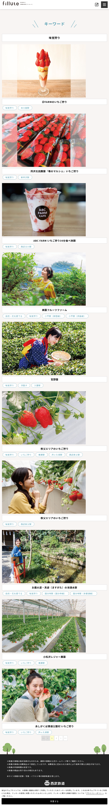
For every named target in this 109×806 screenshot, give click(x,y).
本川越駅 (25, 107)
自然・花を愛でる (13, 316)
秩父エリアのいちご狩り (54, 448)
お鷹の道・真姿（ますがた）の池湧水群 (54, 587)
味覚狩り (9, 107)
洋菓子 (24, 385)
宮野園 (54, 379)
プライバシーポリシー (94, 793)
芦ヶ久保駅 (57, 454)
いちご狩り (26, 454)
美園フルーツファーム (54, 310)
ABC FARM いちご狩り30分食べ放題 (54, 240)
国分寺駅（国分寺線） (55, 593)
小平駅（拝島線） (77, 316)
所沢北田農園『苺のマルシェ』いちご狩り (55, 171)
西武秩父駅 (74, 454)
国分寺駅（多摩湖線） (83, 593)
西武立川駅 (26, 246)
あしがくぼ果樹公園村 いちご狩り (54, 726)
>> (65, 738)
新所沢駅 (25, 177)
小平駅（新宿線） (53, 316)
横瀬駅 (41, 454)
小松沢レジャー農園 (54, 656)
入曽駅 (37, 385)
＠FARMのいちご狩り (54, 102)
